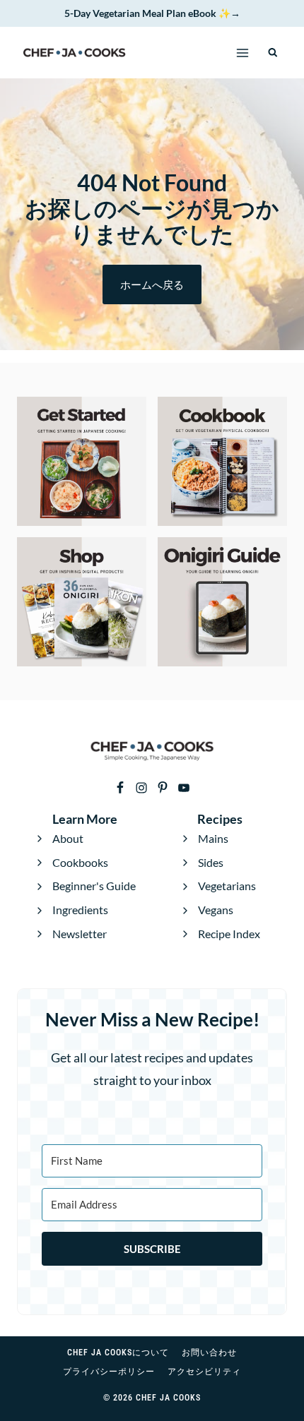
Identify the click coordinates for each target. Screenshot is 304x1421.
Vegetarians (227, 885)
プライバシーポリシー (109, 1372)
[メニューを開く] (243, 53)
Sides (210, 862)
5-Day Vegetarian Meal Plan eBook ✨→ (152, 13)
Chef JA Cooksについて (118, 1352)
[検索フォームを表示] (273, 52)
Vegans (215, 909)
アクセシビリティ (204, 1372)
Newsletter (79, 933)
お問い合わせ (209, 1352)
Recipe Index (229, 933)
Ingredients (80, 909)
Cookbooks (80, 862)
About (67, 838)
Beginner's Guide (94, 885)
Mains (213, 838)
